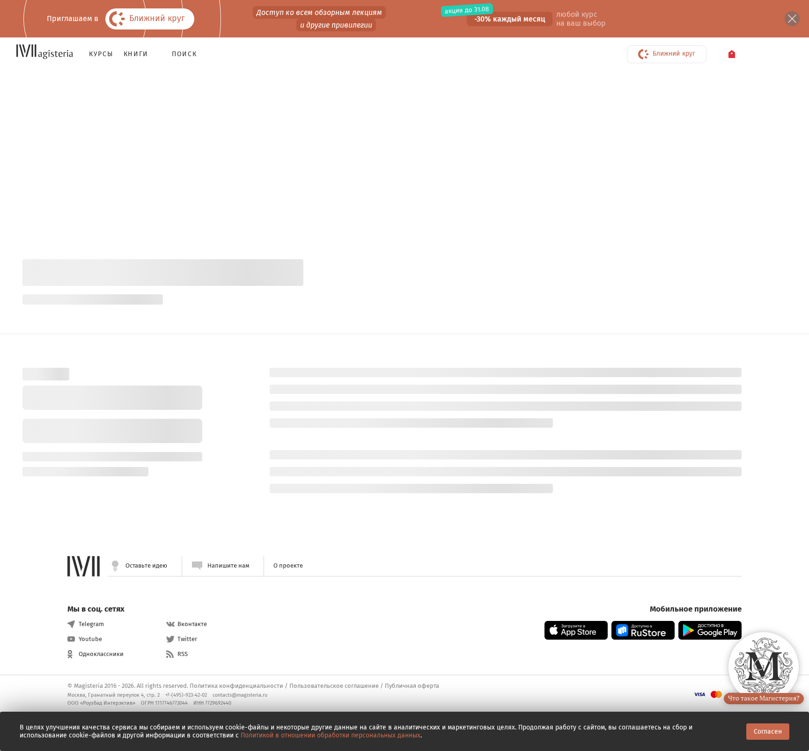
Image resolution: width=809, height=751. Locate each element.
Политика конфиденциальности (236, 685)
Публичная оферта (412, 685)
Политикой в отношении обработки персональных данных (330, 735)
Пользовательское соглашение (334, 685)
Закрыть (792, 18)
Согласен (768, 732)
